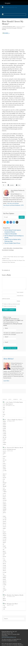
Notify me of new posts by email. (10, 306)
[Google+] (17, 222)
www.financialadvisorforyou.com (9, 637)
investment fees (17, 248)
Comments (15, 399)
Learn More (6, 380)
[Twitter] (7, 222)
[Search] (23, 619)
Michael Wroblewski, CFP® (9, 26)
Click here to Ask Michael (13, 203)
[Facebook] (10, 222)
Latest (9, 399)
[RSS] (4, 222)
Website (18, 301)
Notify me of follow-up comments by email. (12, 304)
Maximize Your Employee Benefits (15, 595)
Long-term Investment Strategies (9, 28)
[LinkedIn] (14, 222)
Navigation (7, 3)
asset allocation (8, 248)
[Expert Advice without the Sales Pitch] (9, 7)
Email (6, 342)
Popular (5, 399)
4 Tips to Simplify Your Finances (15, 419)
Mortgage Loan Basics (12, 603)
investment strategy (8, 250)
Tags (21, 399)
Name (20, 292)
